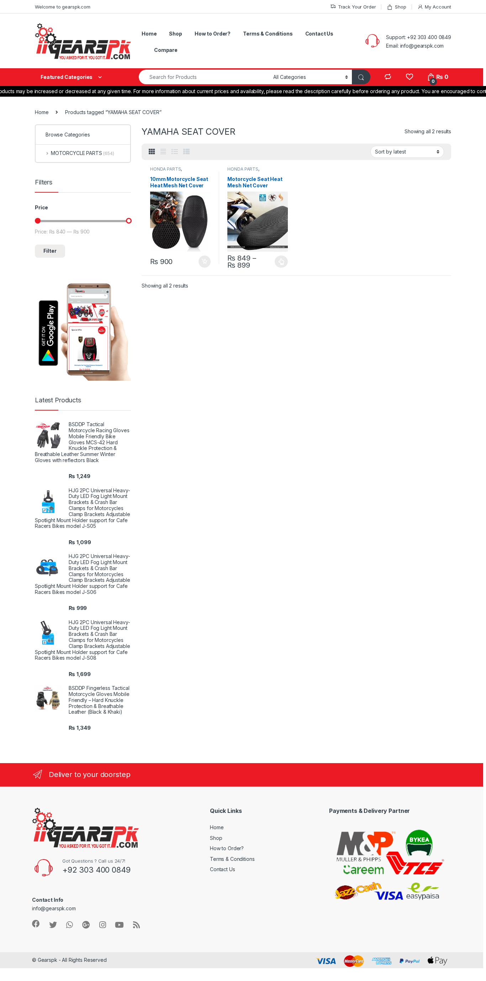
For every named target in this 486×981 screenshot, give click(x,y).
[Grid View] (152, 152)
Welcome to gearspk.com (62, 7)
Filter (50, 251)
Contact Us (319, 34)
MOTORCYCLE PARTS (82, 153)
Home (149, 34)
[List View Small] (186, 152)
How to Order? (213, 34)
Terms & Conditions (267, 34)
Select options (279, 262)
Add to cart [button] (205, 262)
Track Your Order (357, 7)
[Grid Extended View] (163, 152)
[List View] (174, 152)
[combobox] (204, 77)
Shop (400, 7)
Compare (166, 50)
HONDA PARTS (165, 169)
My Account (438, 7)
